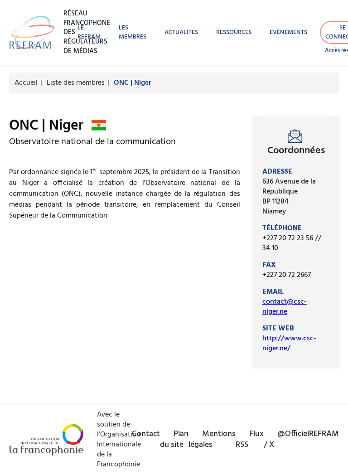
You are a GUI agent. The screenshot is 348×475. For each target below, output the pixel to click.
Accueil (26, 83)
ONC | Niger (132, 83)
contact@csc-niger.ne (284, 307)
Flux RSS (250, 439)
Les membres (132, 32)
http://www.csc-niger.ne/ (289, 343)
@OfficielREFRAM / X (301, 439)
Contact (146, 434)
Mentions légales (212, 439)
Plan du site (174, 439)
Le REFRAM (89, 32)
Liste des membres (76, 83)
